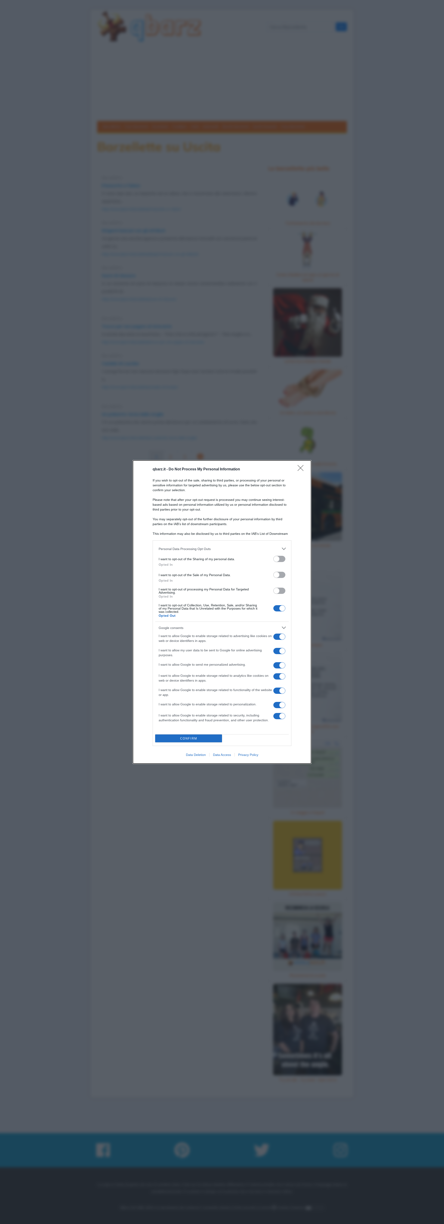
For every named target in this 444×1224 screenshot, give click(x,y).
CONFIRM (188, 738)
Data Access (222, 755)
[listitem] (222, 548)
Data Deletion (196, 755)
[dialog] (222, 612)
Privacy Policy (248, 755)
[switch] (279, 559)
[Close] (302, 469)
